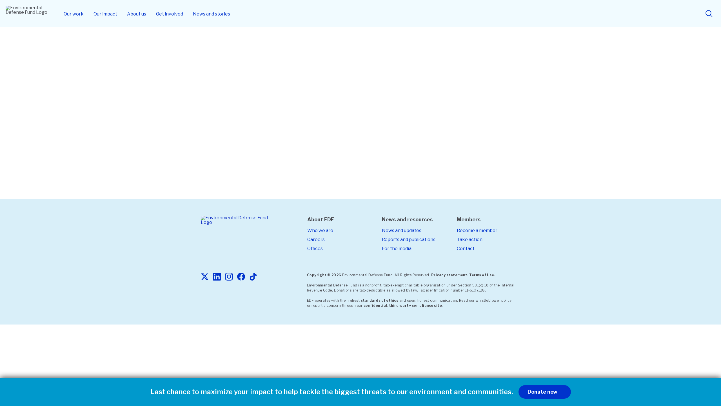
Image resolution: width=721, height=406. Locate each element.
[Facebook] (241, 277)
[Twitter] (205, 277)
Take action (469, 239)
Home (231, 44)
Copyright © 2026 (324, 275)
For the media (396, 248)
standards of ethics (380, 300)
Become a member (477, 230)
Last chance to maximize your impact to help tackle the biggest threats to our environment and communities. (331, 392)
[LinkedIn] (217, 277)
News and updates (401, 230)
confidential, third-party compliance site (403, 305)
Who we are (320, 230)
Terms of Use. (482, 275)
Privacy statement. (449, 275)
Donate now (542, 392)
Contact (466, 248)
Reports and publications (408, 239)
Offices (315, 248)
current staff (378, 163)
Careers (316, 239)
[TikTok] (253, 277)
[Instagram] (229, 277)
